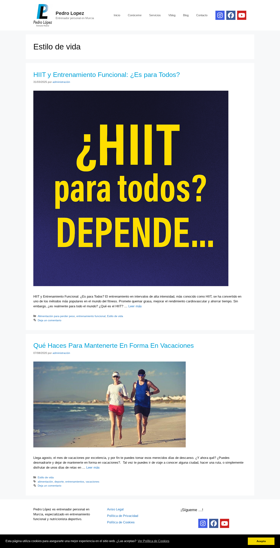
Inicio (117, 15)
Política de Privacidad (122, 516)
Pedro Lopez (70, 13)
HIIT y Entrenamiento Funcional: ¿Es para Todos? (106, 74)
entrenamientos (74, 481)
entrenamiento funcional (91, 316)
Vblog (171, 15)
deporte (59, 481)
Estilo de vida (115, 316)
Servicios (155, 15)
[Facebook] (230, 15)
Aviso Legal (115, 509)
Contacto (201, 15)
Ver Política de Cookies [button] (153, 541)
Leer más (135, 306)
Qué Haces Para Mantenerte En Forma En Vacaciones (113, 345)
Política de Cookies (121, 522)
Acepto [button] (261, 541)
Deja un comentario (49, 320)
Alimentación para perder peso (56, 316)
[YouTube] (241, 15)
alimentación (45, 481)
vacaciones (92, 481)
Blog (186, 15)
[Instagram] (220, 15)
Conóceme (135, 15)
